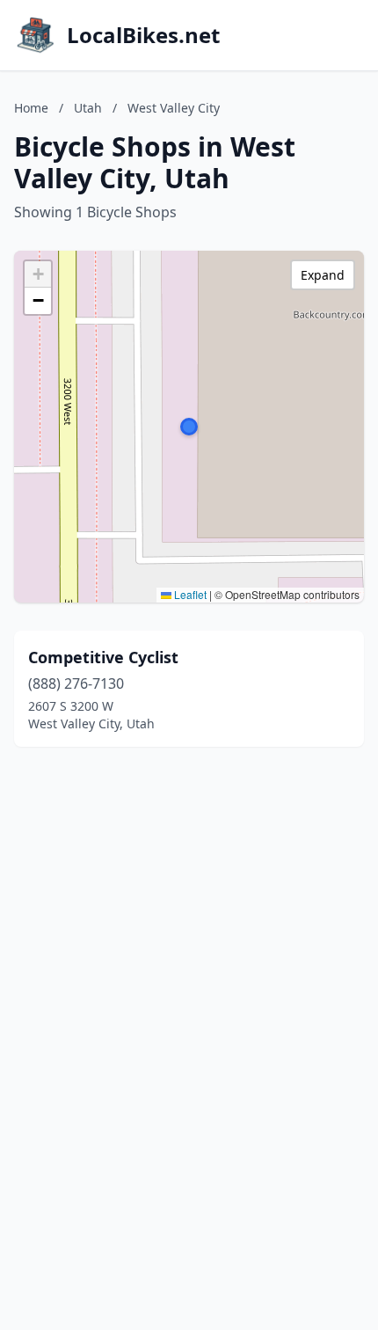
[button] (189, 426)
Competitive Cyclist (103, 657)
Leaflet (189, 594)
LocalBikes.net (143, 35)
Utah (88, 107)
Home (31, 107)
